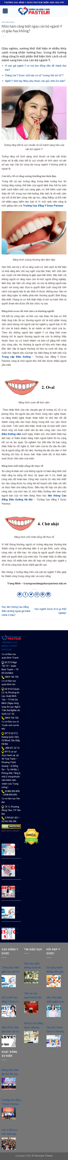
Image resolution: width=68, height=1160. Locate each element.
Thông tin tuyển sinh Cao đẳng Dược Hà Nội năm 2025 (19, 889)
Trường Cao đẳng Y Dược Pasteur (43, 205)
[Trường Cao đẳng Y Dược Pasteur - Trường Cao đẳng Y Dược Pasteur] (34, 11)
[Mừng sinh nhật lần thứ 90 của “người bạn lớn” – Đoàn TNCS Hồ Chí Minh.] (9, 1084)
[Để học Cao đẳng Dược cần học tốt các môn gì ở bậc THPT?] (31, 1037)
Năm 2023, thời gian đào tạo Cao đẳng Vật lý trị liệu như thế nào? (11, 1030)
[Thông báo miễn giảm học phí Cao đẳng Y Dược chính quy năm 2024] (8, 913)
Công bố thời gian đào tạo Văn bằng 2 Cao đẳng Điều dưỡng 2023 (19, 931)
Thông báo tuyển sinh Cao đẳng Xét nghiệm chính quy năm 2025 (19, 868)
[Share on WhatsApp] (19, 594)
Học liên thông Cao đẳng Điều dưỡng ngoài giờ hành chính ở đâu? (16, 611)
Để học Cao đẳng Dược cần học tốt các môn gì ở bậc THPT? (33, 1025)
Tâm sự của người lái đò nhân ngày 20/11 (33, 995)
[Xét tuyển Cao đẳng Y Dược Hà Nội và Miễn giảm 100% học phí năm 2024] (9, 1011)
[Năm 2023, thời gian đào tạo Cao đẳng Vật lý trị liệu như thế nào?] (9, 1041)
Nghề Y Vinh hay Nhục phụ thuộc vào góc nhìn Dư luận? (35, 80)
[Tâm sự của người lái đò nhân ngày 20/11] (31, 1007)
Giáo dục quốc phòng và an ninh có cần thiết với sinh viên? (33, 966)
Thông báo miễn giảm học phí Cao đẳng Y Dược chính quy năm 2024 (19, 910)
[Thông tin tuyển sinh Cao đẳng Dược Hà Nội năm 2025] (8, 892)
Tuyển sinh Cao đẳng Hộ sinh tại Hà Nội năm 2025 (19, 847)
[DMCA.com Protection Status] (11, 826)
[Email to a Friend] (37, 594)
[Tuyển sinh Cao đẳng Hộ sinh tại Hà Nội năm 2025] (8, 849)
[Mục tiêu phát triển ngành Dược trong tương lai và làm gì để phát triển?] (53, 1011)
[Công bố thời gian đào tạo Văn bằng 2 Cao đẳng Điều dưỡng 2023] (8, 934)
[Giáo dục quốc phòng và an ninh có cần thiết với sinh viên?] (31, 977)
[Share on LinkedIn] (48, 594)
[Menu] (5, 11)
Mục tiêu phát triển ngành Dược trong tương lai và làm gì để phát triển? (56, 1000)
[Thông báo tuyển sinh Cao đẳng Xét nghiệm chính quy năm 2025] (8, 871)
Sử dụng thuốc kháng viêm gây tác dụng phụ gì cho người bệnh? (55, 970)
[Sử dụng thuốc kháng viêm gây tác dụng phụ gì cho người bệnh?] (53, 981)
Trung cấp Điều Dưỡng (16, 356)
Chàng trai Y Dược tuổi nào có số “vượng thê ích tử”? (34, 75)
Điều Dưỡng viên (11, 434)
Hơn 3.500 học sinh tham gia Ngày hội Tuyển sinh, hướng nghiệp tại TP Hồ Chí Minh (11, 1132)
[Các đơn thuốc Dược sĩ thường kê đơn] (53, 1041)
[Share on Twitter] (31, 594)
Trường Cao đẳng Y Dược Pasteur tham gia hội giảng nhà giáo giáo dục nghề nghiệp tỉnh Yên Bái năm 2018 (11, 1102)
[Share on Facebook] (25, 594)
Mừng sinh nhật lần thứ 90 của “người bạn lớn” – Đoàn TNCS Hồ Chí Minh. (11, 1072)
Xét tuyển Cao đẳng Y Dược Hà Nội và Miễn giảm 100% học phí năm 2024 (11, 1000)
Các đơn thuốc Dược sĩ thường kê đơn (55, 1030)
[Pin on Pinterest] (42, 594)
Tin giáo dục (8, 22)
